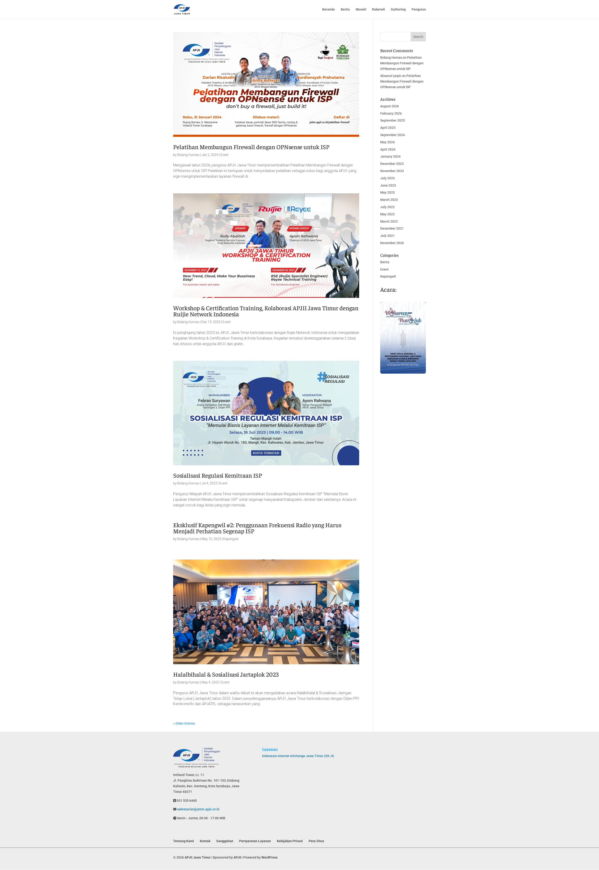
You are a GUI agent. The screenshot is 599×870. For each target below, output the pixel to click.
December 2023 (392, 164)
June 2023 (388, 185)
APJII (237, 857)
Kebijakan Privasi (290, 841)
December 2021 (392, 228)
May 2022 (387, 214)
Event (224, 155)
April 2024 (387, 149)
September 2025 (392, 120)
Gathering (398, 9)
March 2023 (389, 200)
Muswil (361, 9)
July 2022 (387, 207)
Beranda (328, 9)
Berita (345, 9)
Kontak (205, 841)
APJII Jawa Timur (198, 857)
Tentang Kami (183, 841)
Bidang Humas (188, 155)
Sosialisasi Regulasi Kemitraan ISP (217, 475)
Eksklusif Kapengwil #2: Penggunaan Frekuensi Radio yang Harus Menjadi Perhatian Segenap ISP (257, 528)
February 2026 (391, 113)
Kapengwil (230, 539)
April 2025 (387, 128)
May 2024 (387, 142)
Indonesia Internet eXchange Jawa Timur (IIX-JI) (298, 756)
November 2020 (392, 243)
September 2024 (392, 135)
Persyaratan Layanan (255, 841)
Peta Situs (316, 841)
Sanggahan (224, 841)
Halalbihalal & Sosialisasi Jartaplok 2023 (226, 674)
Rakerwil (378, 9)
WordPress (269, 857)
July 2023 (387, 178)
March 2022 (389, 221)
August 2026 (389, 106)
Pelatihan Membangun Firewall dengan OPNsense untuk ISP (251, 147)
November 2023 (392, 171)
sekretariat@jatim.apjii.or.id (197, 809)
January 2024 (390, 156)
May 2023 (387, 192)
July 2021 (387, 236)
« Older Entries (184, 723)
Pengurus (419, 9)
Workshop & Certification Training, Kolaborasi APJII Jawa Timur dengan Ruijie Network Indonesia (265, 311)
